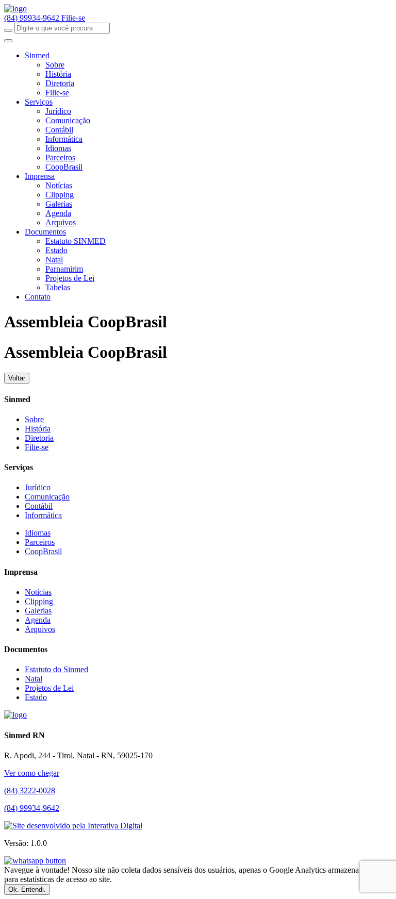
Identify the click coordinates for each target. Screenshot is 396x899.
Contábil (59, 129)
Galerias (58, 203)
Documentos (45, 231)
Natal (54, 259)
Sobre (54, 64)
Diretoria (59, 83)
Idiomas (58, 148)
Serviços (39, 101)
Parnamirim (64, 268)
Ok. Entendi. (27, 889)
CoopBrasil (63, 166)
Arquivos (60, 222)
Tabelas (57, 287)
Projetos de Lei (69, 278)
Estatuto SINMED (75, 241)
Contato (38, 296)
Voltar (16, 378)
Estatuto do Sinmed (56, 669)
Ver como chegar (31, 773)
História (58, 74)
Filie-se (73, 17)
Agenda (58, 213)
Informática (63, 139)
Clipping (59, 194)
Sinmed (37, 55)
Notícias (58, 185)
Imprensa (40, 176)
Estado (56, 250)
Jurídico (58, 111)
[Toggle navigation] (8, 40)
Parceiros (60, 157)
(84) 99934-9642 (32, 17)
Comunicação (67, 120)
